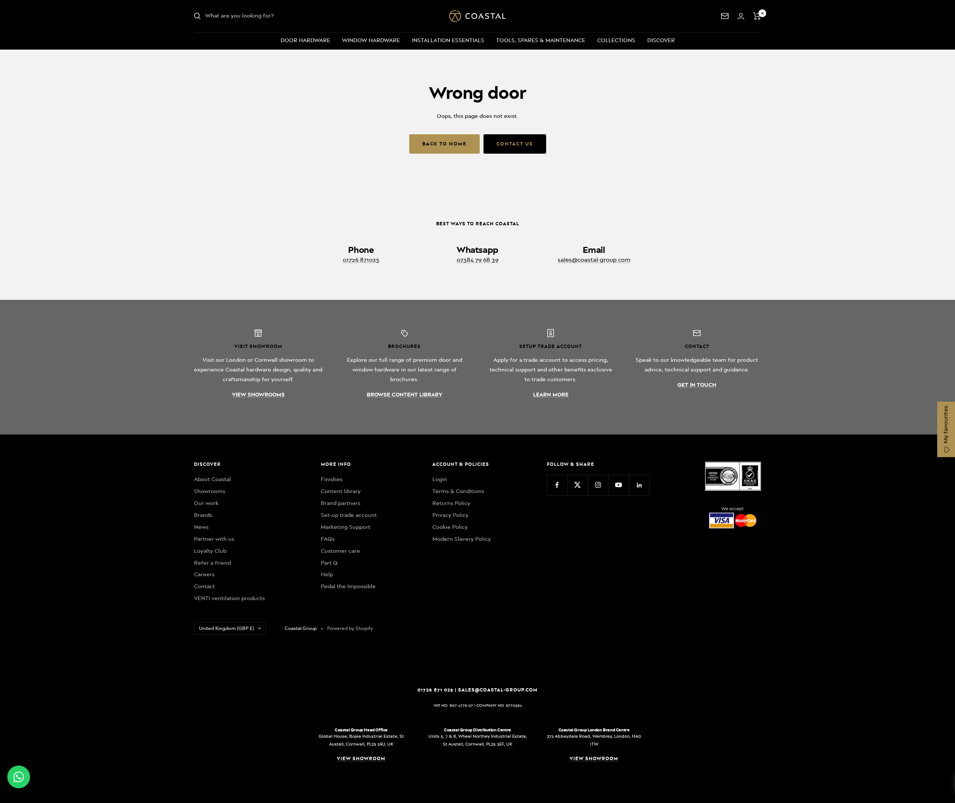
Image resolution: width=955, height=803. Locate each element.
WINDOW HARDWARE (371, 40)
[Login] (741, 16)
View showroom (361, 758)
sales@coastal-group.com (594, 260)
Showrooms (209, 491)
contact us (515, 144)
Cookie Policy (450, 527)
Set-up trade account (349, 515)
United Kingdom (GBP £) (226, 628)
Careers (204, 574)
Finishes (331, 479)
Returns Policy (451, 503)
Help (327, 574)
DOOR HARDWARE (305, 40)
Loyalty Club (210, 551)
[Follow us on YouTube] (618, 485)
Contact (204, 586)
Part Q (329, 562)
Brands (203, 515)
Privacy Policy (450, 515)
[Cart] (757, 16)
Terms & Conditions (458, 491)
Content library (341, 491)
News (201, 527)
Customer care (340, 551)
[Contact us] (725, 16)
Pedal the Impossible (348, 586)
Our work (206, 503)
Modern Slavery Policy (461, 539)
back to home (444, 144)
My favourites (945, 425)
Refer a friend (212, 562)
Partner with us (214, 539)
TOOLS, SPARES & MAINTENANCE (540, 40)
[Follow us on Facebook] (557, 485)
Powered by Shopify (350, 628)
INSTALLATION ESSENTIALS (448, 40)
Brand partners (340, 503)
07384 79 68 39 (477, 260)
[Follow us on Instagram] (598, 485)
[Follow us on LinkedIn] (639, 485)
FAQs (328, 539)
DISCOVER (661, 40)
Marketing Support (345, 527)
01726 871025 (361, 260)
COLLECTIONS (616, 40)
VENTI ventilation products (229, 598)
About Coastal (212, 479)
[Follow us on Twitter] (577, 485)
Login (439, 479)
